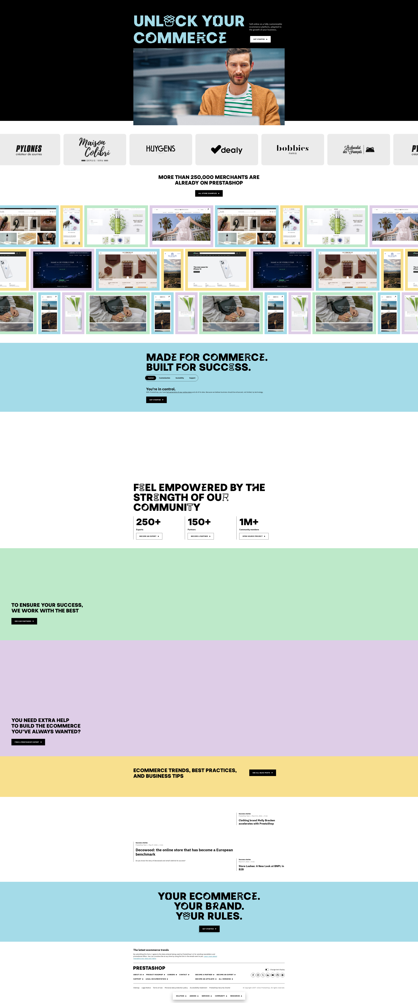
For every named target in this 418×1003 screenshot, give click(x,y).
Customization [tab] (164, 378)
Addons (193, 996)
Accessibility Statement (198, 988)
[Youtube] (273, 975)
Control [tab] (151, 378)
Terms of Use (158, 988)
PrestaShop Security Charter (219, 988)
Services (206, 996)
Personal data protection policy (176, 988)
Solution (180, 996)
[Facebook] (253, 975)
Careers (171, 975)
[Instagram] (258, 975)
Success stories (142, 843)
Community (220, 996)
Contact (183, 975)
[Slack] (282, 975)
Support (137, 979)
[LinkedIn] (268, 975)
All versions (225, 979)
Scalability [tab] (180, 378)
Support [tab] (192, 378)
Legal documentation (156, 979)
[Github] (277, 975)
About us (137, 975)
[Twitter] (263, 975)
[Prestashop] (143, 5)
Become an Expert (225, 975)
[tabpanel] (209, 395)
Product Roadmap (154, 975)
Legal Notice (146, 988)
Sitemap (136, 988)
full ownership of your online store (179, 392)
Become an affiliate (204, 979)
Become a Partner (203, 975)
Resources (235, 996)
